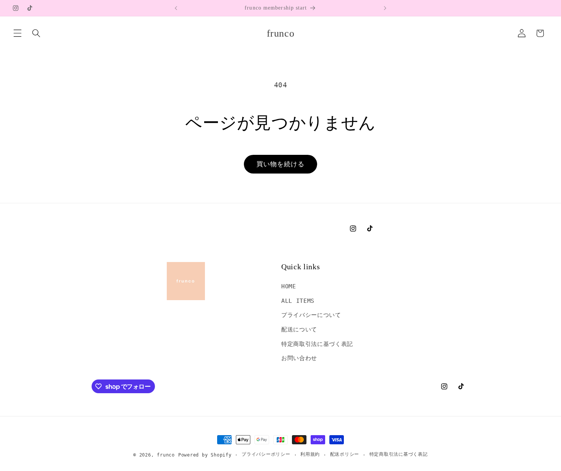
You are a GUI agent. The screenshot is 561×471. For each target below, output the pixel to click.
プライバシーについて (311, 315)
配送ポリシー (344, 454)
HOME (288, 286)
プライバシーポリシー (266, 454)
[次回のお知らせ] (385, 8)
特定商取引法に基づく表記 (317, 344)
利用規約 (310, 454)
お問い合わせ (299, 358)
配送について (299, 329)
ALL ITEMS (297, 300)
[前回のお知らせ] (176, 8)
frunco (166, 455)
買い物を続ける (280, 164)
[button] (17, 33)
